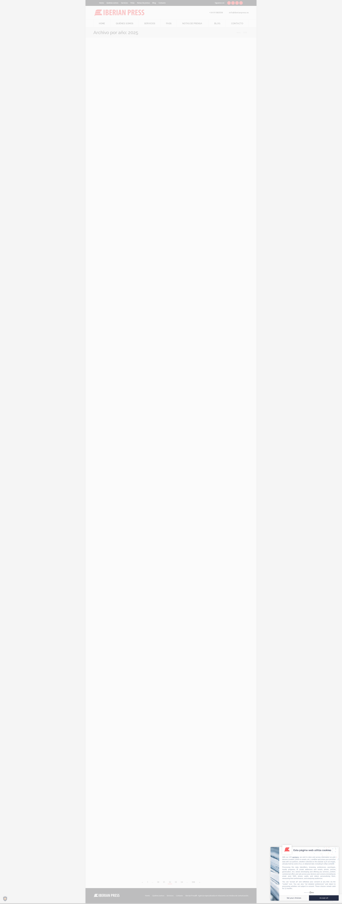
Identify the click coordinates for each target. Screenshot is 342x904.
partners (295, 857)
